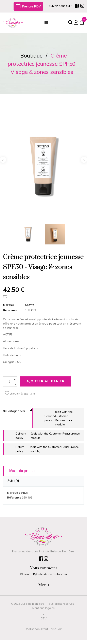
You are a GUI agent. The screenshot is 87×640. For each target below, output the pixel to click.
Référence (14, 497)
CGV (44, 618)
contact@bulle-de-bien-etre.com (45, 574)
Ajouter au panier (46, 381)
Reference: (10, 310)
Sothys (29, 305)
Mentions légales (43, 608)
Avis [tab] (13, 481)
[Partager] (31, 411)
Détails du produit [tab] (21, 471)
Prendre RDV (31, 6)
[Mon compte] (75, 22)
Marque (12, 492)
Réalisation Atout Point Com (43, 629)
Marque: (9, 305)
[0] (82, 23)
